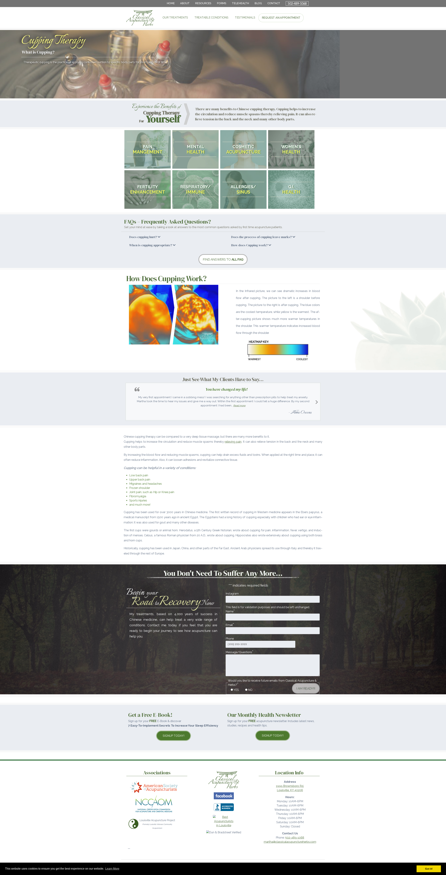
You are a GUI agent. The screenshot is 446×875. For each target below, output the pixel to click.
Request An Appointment (281, 17)
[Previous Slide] (129, 401)
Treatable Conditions (211, 17)
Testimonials (245, 17)
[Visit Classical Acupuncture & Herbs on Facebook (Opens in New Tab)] (224, 799)
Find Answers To (223, 259)
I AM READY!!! (305, 688)
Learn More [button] (112, 868)
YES (236, 689)
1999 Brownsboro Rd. (290, 785)
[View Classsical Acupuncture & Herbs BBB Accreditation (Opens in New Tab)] (224, 810)
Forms (221, 3)
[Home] (224, 788)
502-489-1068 (297, 3)
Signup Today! (173, 735)
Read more (256, 405)
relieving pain (233, 441)
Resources (203, 3)
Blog (258, 3)
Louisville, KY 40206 (290, 789)
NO (250, 689)
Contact (273, 3)
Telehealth (240, 3)
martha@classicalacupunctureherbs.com (290, 841)
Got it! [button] (429, 868)
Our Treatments (175, 17)
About (185, 3)
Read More (147, 152)
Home (171, 3)
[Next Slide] (317, 401)
